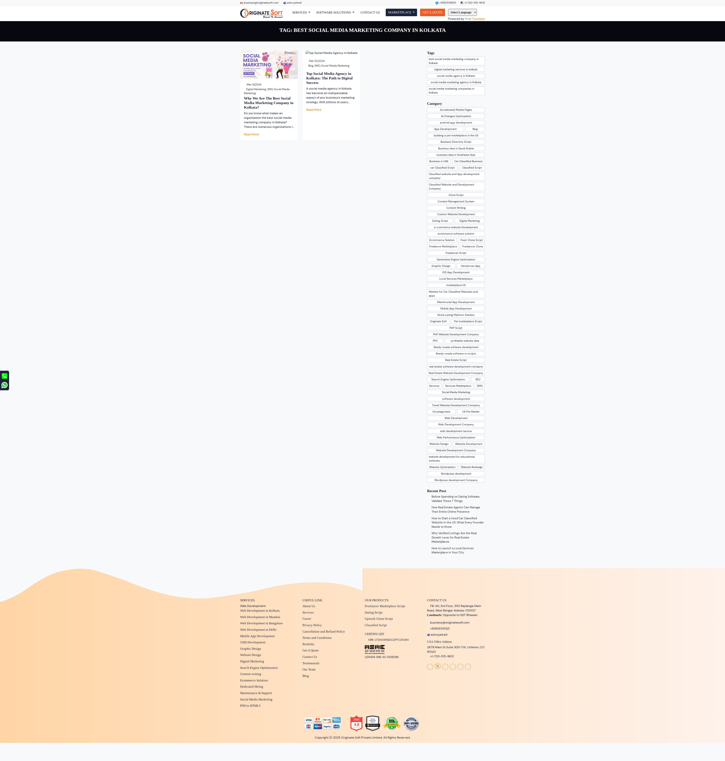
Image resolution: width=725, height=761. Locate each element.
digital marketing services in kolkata (455, 69)
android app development (456, 122)
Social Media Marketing (335, 65)
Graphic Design (441, 266)
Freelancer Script (456, 253)
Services (434, 385)
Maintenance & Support (256, 693)
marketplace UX (456, 285)
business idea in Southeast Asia (456, 154)
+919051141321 (447, 2)
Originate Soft (438, 321)
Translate (478, 19)
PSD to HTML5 (250, 705)
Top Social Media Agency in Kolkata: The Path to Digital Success (329, 78)
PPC (435, 340)
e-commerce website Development (456, 227)
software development (456, 398)
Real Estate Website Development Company (456, 373)
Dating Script (440, 220)
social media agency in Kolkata (456, 75)
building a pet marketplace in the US (456, 135)
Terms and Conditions (317, 638)
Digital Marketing (256, 89)
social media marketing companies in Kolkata (451, 90)
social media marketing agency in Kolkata (456, 82)
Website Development (468, 444)
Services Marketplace (458, 385)
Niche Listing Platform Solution (455, 315)
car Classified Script (442, 167)
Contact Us (309, 657)
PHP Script (456, 328)
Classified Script (472, 167)
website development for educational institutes (452, 458)
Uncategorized (441, 411)
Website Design (439, 444)
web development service (456, 431)
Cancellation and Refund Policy (323, 631)
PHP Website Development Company (456, 334)
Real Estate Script (456, 360)
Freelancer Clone (472, 246)
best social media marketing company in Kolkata (454, 61)
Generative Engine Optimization (456, 259)
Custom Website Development (456, 214)
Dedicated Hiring (251, 686)
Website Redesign (472, 467)
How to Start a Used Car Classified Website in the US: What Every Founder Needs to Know (458, 522)
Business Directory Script (456, 141)
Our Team (308, 669)
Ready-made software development (456, 347)
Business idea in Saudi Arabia (456, 148)
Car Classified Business (468, 161)
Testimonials (310, 663)
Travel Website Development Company (456, 405)
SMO (270, 89)
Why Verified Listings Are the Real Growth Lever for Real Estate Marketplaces (454, 537)
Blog (310, 65)
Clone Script (456, 195)
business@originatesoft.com (261, 2)
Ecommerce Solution (442, 240)
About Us (308, 606)
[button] (301, 13)
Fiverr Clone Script (471, 240)
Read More (252, 134)
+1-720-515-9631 (474, 2)
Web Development (456, 418)
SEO (478, 379)
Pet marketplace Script (468, 321)
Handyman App (470, 266)
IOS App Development (456, 272)
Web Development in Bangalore (261, 623)
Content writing (250, 674)
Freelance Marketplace (443, 246)
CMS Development (252, 642)
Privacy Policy (312, 625)
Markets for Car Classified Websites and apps (453, 293)
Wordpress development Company (456, 480)
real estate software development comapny (456, 366)
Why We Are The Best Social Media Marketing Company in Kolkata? (268, 102)
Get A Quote (310, 650)
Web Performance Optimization (456, 437)
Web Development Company (456, 424)
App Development (445, 129)
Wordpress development (456, 473)
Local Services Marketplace (456, 278)
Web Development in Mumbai (260, 617)
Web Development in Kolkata (260, 610)
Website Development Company (456, 450)
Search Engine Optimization (448, 379)
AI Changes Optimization (456, 116)
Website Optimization (442, 467)
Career (306, 619)
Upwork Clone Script (379, 619)
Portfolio (308, 644)
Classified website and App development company (454, 176)
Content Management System (456, 201)
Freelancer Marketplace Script (385, 606)
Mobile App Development (456, 308)
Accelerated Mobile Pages (456, 109)
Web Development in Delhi (258, 629)
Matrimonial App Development (456, 302)
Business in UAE (438, 161)
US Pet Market (470, 411)
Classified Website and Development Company (451, 186)
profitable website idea (465, 340)
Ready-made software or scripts (456, 353)
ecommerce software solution (456, 233)
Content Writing (456, 207)
